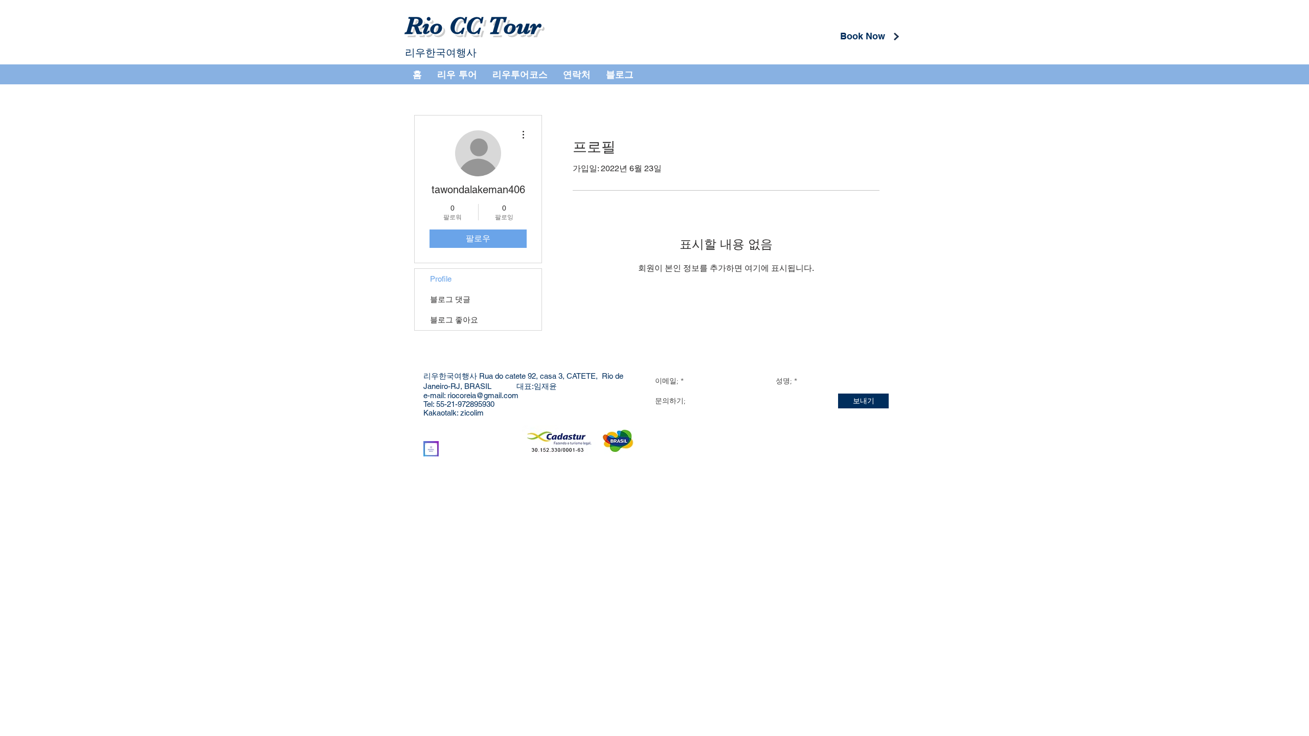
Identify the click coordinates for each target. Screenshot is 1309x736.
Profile (441, 278)
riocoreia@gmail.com (482, 395)
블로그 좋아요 (454, 319)
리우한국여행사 (441, 52)
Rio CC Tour (473, 26)
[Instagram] (431, 448)
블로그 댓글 (450, 299)
